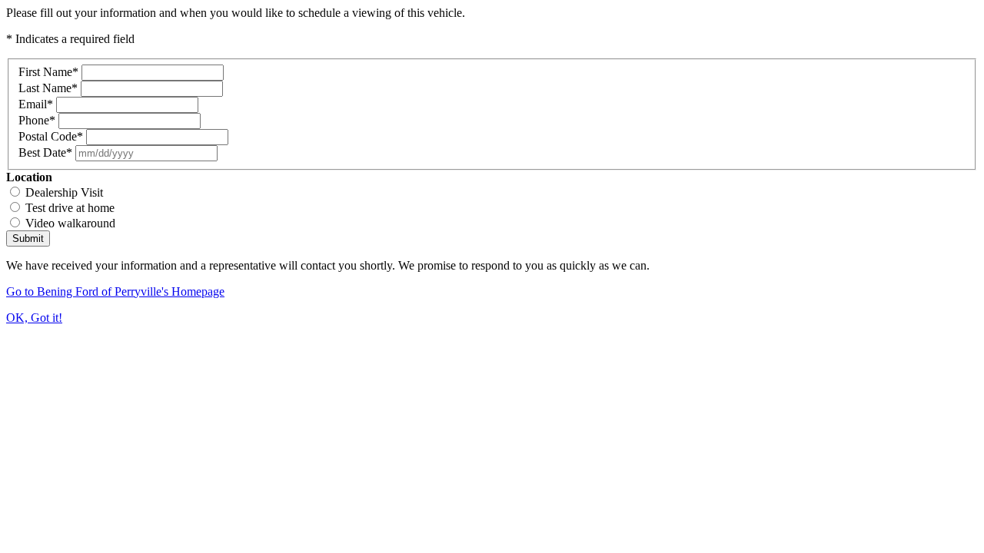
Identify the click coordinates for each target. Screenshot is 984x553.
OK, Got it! (34, 317)
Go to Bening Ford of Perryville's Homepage (115, 291)
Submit (28, 238)
